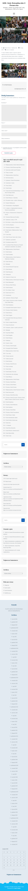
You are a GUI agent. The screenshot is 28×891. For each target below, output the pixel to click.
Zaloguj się (6, 585)
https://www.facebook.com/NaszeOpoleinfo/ (12, 505)
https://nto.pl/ (8, 481)
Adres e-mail (4, 130)
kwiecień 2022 (15, 718)
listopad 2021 (14, 733)
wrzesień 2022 (15, 709)
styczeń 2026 (14, 619)
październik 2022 (14, 706)
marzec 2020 (14, 780)
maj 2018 (14, 826)
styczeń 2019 (14, 809)
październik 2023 (14, 677)
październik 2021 (14, 736)
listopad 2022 (14, 703)
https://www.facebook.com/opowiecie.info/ (12, 510)
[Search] (23, 444)
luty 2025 (14, 636)
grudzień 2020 (15, 759)
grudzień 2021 (15, 730)
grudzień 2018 (15, 812)
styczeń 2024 (14, 668)
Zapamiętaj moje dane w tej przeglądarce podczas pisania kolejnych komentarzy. (14, 148)
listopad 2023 (14, 674)
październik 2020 (14, 765)
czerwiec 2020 (15, 771)
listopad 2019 (14, 788)
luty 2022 (14, 724)
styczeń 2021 (14, 756)
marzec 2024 (14, 663)
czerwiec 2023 (15, 683)
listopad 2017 (14, 841)
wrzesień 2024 (15, 651)
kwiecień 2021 (15, 747)
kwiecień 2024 (15, 660)
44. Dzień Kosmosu (8, 84)
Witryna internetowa (5, 138)
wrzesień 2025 (15, 630)
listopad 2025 (14, 624)
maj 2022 (14, 715)
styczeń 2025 (14, 639)
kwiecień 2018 (15, 829)
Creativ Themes (17, 888)
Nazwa (3, 122)
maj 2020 (14, 774)
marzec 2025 (14, 633)
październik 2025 (14, 627)
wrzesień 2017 (15, 844)
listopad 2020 (14, 762)
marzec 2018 (14, 832)
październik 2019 (14, 791)
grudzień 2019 (15, 785)
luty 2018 (14, 835)
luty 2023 (14, 695)
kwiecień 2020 (15, 777)
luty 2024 (14, 665)
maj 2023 (14, 686)
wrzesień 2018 (15, 821)
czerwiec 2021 (15, 742)
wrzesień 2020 (15, 768)
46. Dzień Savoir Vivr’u (20, 88)
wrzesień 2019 (15, 794)
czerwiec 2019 (15, 797)
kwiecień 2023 (15, 689)
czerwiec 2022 (15, 712)
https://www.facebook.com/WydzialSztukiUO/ (13, 489)
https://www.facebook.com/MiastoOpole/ (11, 494)
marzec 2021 (14, 750)
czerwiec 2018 (15, 823)
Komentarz (4, 102)
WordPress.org (7, 593)
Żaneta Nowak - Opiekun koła (10, 47)
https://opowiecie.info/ (14, 484)
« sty (13, 870)
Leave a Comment (10, 49)
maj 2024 (14, 657)
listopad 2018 (14, 815)
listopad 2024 (14, 645)
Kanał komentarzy (8, 590)
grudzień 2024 (15, 642)
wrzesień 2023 (15, 680)
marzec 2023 (14, 692)
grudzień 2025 (15, 622)
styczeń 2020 (14, 783)
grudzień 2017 (15, 838)
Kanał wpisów (7, 587)
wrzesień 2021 (15, 739)
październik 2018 (14, 818)
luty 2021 (14, 753)
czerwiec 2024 (15, 654)
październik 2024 (14, 648)
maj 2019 (14, 800)
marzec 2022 (14, 721)
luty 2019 (14, 806)
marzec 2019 (14, 803)
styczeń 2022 (14, 727)
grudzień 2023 (15, 671)
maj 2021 (14, 744)
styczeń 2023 (14, 698)
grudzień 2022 (15, 701)
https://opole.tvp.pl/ (13, 478)
